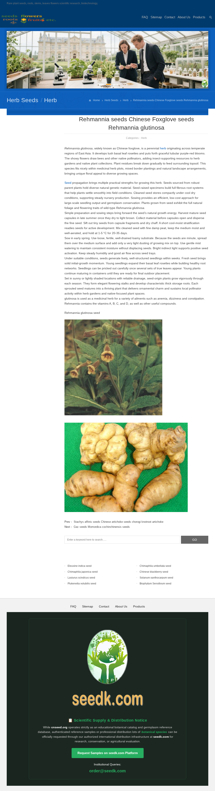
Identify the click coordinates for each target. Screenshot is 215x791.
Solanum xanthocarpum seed (156, 577)
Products (199, 17)
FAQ (145, 17)
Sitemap (156, 17)
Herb (50, 100)
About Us (184, 17)
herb (163, 148)
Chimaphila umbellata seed (155, 565)
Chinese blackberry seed (154, 571)
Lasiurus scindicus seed (81, 577)
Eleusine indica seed (80, 565)
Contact (169, 17)
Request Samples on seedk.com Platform (107, 753)
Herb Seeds (22, 100)
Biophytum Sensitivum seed (155, 583)
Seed (67, 182)
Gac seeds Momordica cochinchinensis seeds (102, 526)
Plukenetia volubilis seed (82, 583)
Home (96, 100)
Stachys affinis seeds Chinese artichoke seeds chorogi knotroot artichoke (118, 521)
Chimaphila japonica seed (83, 571)
